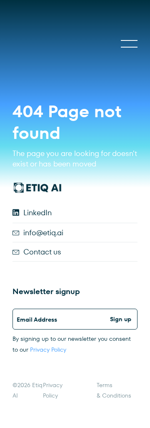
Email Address (37, 319)
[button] (129, 43)
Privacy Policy (48, 349)
